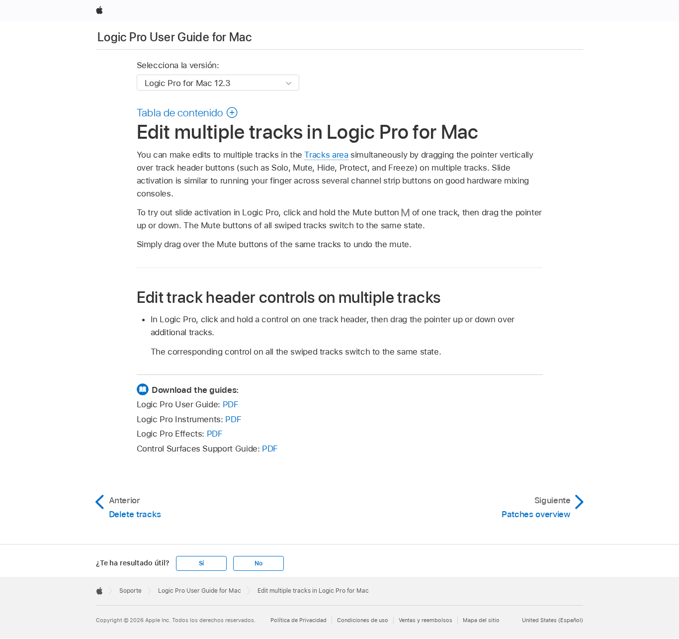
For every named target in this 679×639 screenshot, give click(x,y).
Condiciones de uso (362, 620)
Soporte (130, 590)
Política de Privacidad (298, 620)
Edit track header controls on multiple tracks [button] (289, 297)
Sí (201, 563)
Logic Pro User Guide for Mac (174, 37)
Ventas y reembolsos (425, 620)
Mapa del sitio (481, 620)
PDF (231, 404)
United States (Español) (552, 620)
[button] (188, 112)
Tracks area (326, 155)
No (258, 563)
